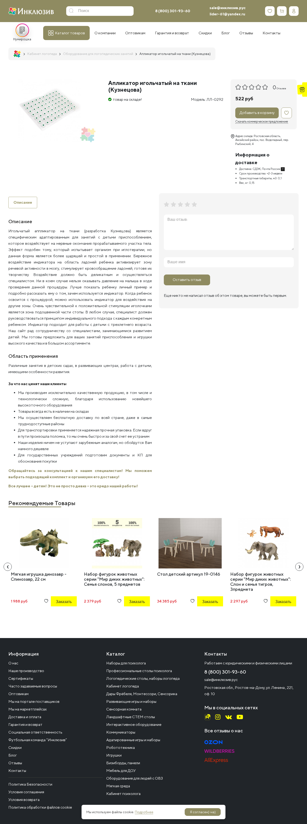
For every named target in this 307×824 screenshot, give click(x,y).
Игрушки (114, 755)
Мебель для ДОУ (121, 770)
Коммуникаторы (120, 732)
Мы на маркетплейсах (27, 709)
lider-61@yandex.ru (227, 14)
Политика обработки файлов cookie (40, 807)
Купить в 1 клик (57, 614)
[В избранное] (286, 112)
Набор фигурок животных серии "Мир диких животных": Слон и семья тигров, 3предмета (260, 582)
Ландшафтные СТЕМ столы (130, 717)
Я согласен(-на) (203, 812)
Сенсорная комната (124, 709)
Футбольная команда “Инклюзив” (37, 740)
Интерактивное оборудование (133, 724)
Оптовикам (18, 694)
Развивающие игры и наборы (131, 701)
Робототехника (120, 747)
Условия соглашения (26, 792)
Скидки (15, 747)
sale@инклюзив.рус (228, 8)
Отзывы (15, 763)
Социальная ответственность (35, 732)
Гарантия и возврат (25, 724)
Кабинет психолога (123, 793)
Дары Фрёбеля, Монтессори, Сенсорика (141, 694)
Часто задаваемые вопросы (32, 686)
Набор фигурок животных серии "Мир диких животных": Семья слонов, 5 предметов (114, 579)
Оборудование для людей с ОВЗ (134, 778)
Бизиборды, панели (123, 763)
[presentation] (8, 567)
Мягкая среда (118, 786)
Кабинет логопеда (122, 686)
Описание (22, 202)
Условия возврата (24, 799)
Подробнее (144, 812)
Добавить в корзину (257, 112)
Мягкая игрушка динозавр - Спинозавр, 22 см (38, 577)
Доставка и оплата (24, 717)
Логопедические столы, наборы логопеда (143, 678)
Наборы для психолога (126, 663)
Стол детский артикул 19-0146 (188, 574)
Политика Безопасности (30, 784)
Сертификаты (20, 678)
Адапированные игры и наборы (133, 740)
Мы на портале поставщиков (33, 701)
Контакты (17, 770)
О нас (13, 663)
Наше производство (26, 671)
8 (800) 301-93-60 (172, 11)
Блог (12, 755)
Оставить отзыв (187, 279)
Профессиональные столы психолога (139, 671)
